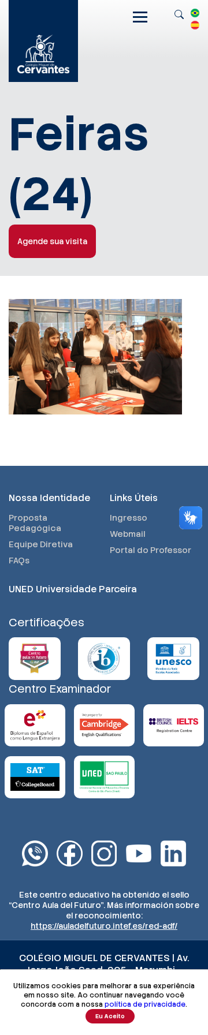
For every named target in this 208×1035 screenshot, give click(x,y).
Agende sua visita (52, 241)
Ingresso (128, 518)
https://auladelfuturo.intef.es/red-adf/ (104, 926)
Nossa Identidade (49, 498)
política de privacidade (145, 1004)
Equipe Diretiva (41, 544)
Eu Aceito (110, 1016)
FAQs (19, 560)
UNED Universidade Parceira (73, 589)
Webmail (128, 534)
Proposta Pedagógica (35, 523)
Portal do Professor (150, 550)
